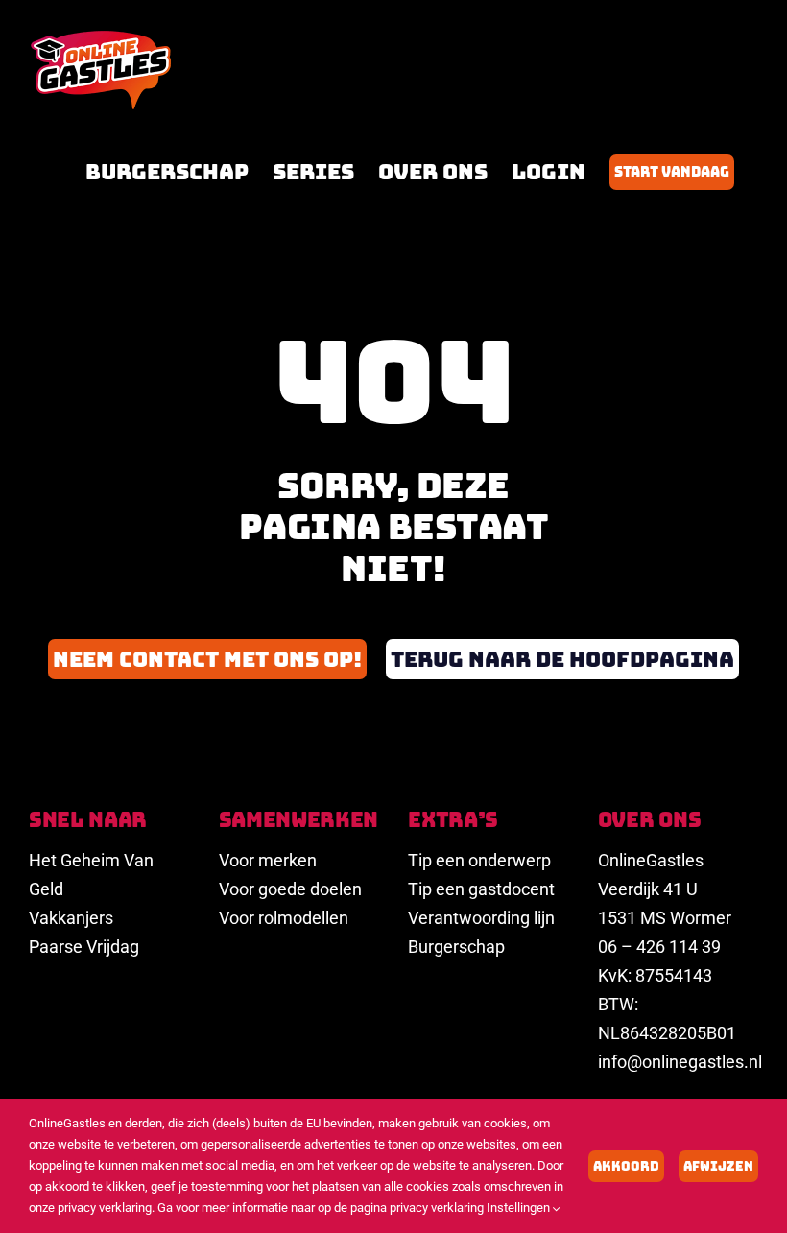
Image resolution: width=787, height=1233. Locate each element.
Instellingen (520, 1207)
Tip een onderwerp (479, 860)
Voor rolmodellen (283, 918)
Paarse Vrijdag (84, 947)
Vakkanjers (71, 918)
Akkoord (626, 1166)
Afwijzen (718, 1166)
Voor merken (268, 860)
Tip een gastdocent (481, 889)
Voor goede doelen (290, 889)
